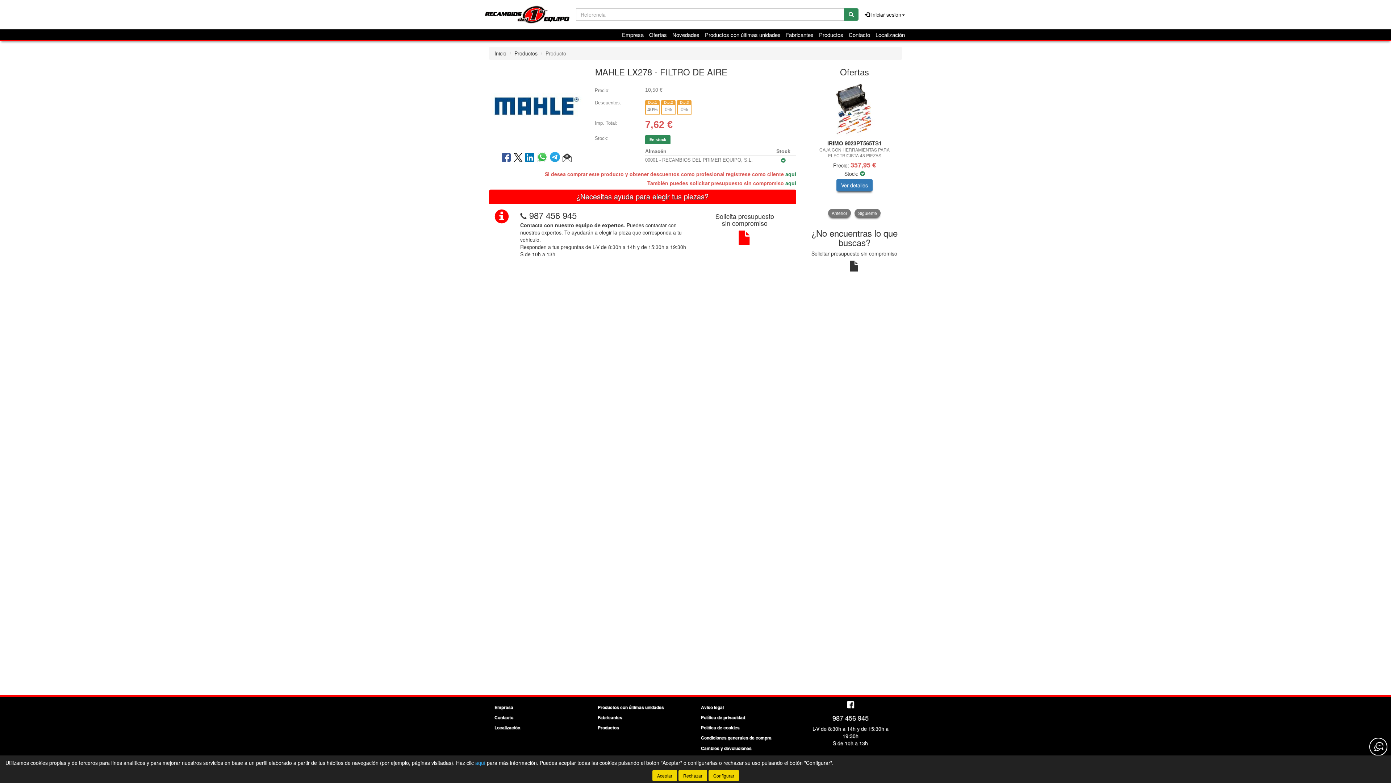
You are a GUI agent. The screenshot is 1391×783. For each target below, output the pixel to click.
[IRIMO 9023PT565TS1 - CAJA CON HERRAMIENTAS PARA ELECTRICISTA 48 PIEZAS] (854, 109)
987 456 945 (553, 215)
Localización (890, 34)
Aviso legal (712, 707)
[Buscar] (851, 14)
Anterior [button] (839, 213)
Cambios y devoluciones (726, 748)
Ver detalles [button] (854, 185)
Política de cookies (720, 727)
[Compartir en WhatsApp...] (543, 158)
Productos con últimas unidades (743, 34)
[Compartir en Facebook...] (506, 158)
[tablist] (854, 149)
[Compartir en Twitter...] (518, 158)
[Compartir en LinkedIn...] (530, 158)
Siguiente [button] (867, 213)
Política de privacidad (723, 717)
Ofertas (658, 34)
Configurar (723, 775)
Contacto (859, 34)
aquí (790, 174)
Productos (831, 34)
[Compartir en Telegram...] (556, 158)
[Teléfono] (523, 215)
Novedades (685, 34)
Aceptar (664, 775)
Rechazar (692, 775)
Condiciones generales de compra (736, 737)
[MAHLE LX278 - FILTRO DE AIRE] (536, 105)
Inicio (500, 53)
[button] (567, 158)
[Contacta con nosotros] (1378, 747)
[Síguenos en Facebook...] (851, 705)
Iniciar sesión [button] (885, 14)
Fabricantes (800, 34)
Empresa (633, 34)
